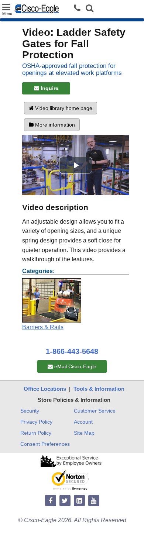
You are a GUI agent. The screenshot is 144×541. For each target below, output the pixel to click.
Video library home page (63, 108)
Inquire (48, 88)
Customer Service (95, 411)
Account (83, 422)
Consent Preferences (45, 444)
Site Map (84, 433)
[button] (89, 9)
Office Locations (45, 389)
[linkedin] (79, 501)
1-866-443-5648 (72, 351)
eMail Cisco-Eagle (74, 366)
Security (29, 411)
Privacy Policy (36, 422)
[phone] (79, 8)
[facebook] (50, 501)
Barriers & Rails (43, 327)
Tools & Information (98, 389)
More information (54, 125)
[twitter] (65, 501)
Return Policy (35, 433)
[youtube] (93, 501)
